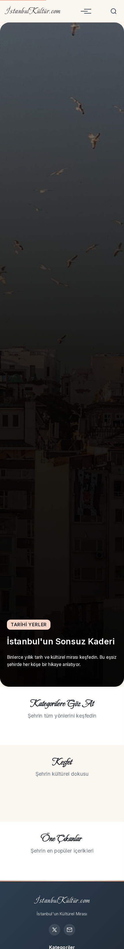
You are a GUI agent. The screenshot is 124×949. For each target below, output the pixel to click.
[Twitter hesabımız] (54, 929)
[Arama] (113, 11)
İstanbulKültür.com (33, 11)
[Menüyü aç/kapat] (84, 11)
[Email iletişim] (69, 929)
